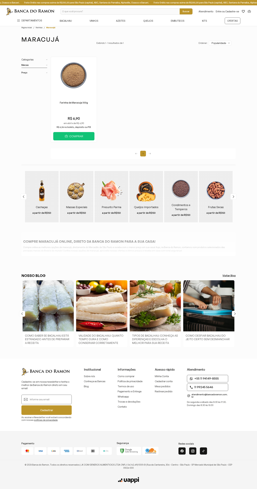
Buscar (186, 11)
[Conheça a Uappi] (128, 480)
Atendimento (206, 11)
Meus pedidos (162, 386)
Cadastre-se (232, 11)
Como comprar (126, 376)
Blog (86, 386)
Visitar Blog (229, 275)
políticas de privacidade (46, 420)
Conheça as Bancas (94, 381)
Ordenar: (202, 43)
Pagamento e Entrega (129, 391)
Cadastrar (46, 410)
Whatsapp (123, 396)
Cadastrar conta (164, 381)
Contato (122, 406)
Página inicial (26, 28)
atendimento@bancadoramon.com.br (210, 395)
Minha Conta (162, 376)
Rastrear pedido (164, 391)
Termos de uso (126, 386)
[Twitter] (203, 451)
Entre (219, 11)
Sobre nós (89, 376)
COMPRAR (76, 136)
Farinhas (39, 28)
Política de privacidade (130, 381)
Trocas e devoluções (129, 401)
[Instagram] (192, 451)
